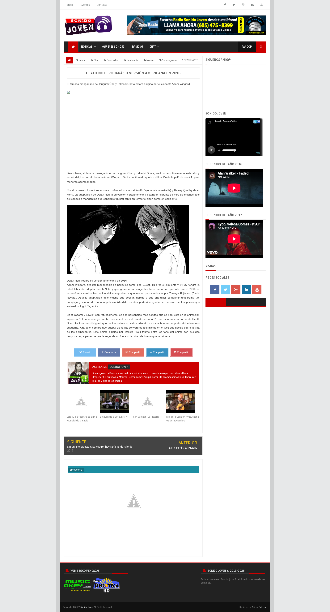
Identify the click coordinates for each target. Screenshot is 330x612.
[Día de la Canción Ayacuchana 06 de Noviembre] (183, 401)
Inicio (70, 4)
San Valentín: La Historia (146, 416)
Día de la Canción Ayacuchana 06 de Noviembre (182, 418)
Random (247, 46)
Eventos (85, 4)
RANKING (137, 46)
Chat (153, 46)
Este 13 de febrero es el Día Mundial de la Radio (82, 418)
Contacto (102, 4)
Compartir (110, 352)
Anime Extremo (259, 607)
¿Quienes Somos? (113, 46)
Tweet (86, 352)
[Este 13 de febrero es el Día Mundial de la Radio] (83, 401)
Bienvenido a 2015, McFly (113, 416)
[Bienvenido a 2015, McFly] (116, 401)
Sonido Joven (119, 366)
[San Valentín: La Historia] (150, 401)
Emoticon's (76, 469)
